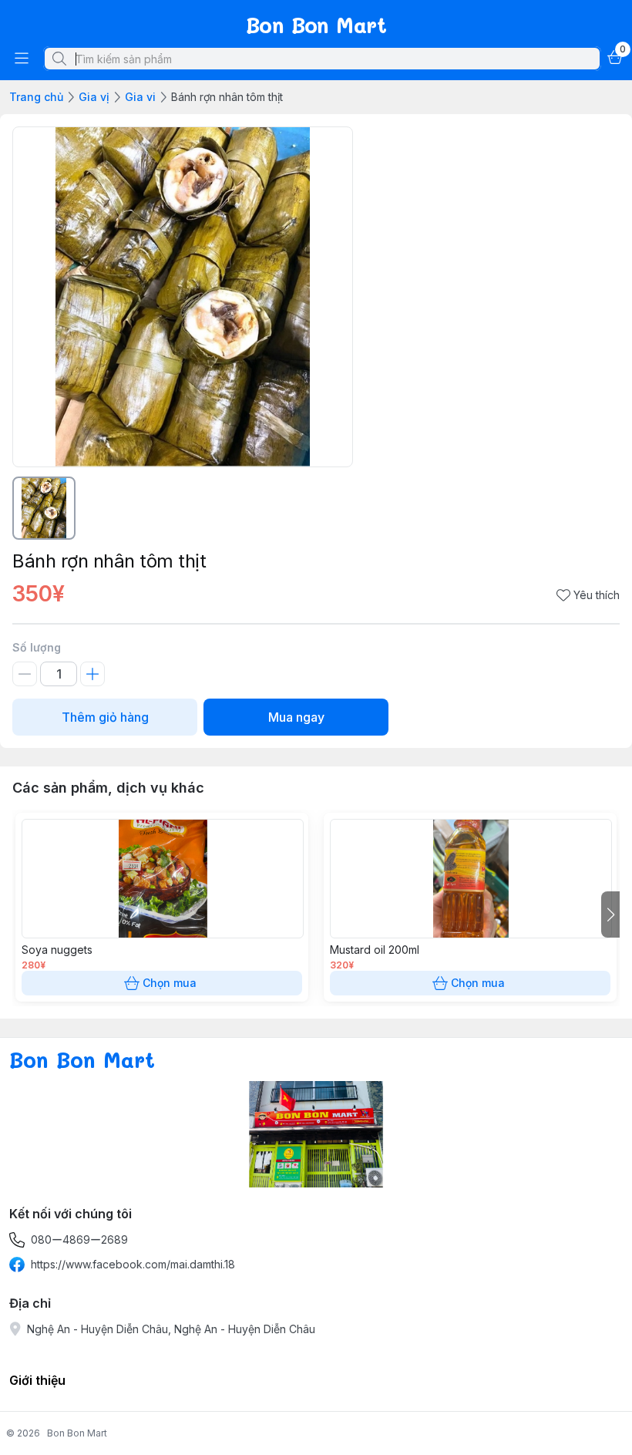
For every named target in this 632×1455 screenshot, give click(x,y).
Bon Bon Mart (77, 1433)
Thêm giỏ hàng (105, 717)
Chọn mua (170, 982)
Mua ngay (296, 717)
